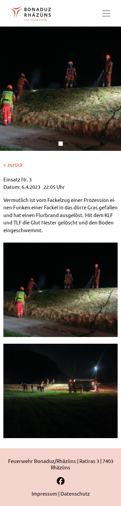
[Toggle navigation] (106, 13)
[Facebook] (60, 483)
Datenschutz (75, 493)
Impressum (44, 493)
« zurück (13, 164)
